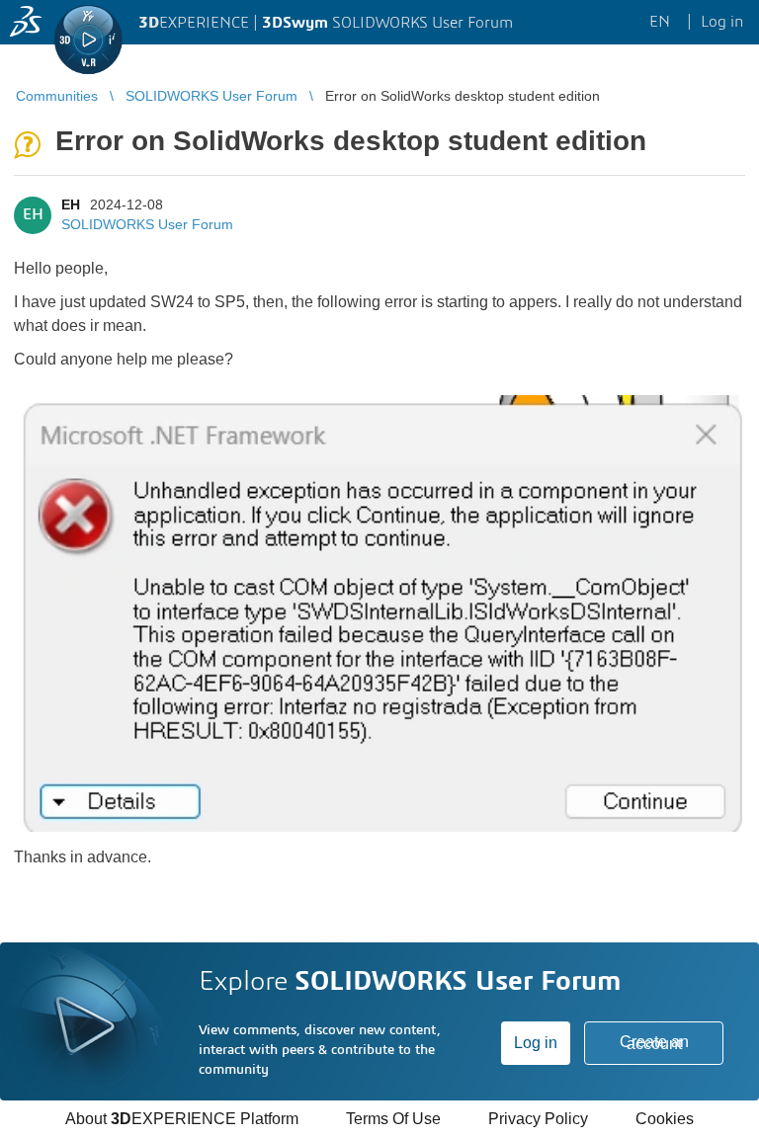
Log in (535, 1042)
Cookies (664, 1118)
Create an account (654, 1042)
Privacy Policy (538, 1118)
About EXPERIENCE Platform (181, 1118)
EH (70, 204)
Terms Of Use (393, 1118)
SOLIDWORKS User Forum (147, 224)
